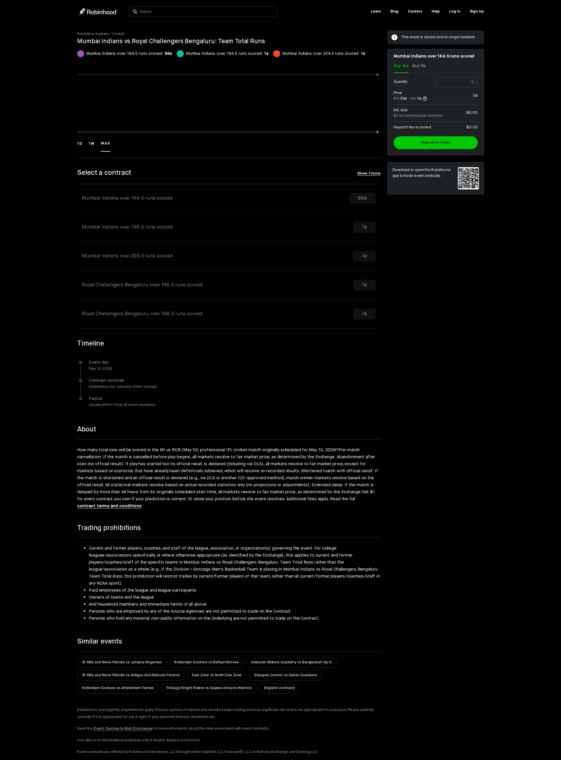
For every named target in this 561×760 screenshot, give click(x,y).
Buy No (419, 66)
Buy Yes (401, 66)
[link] (376, 12)
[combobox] (206, 12)
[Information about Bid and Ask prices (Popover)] (425, 98)
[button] (80, 146)
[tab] (228, 198)
